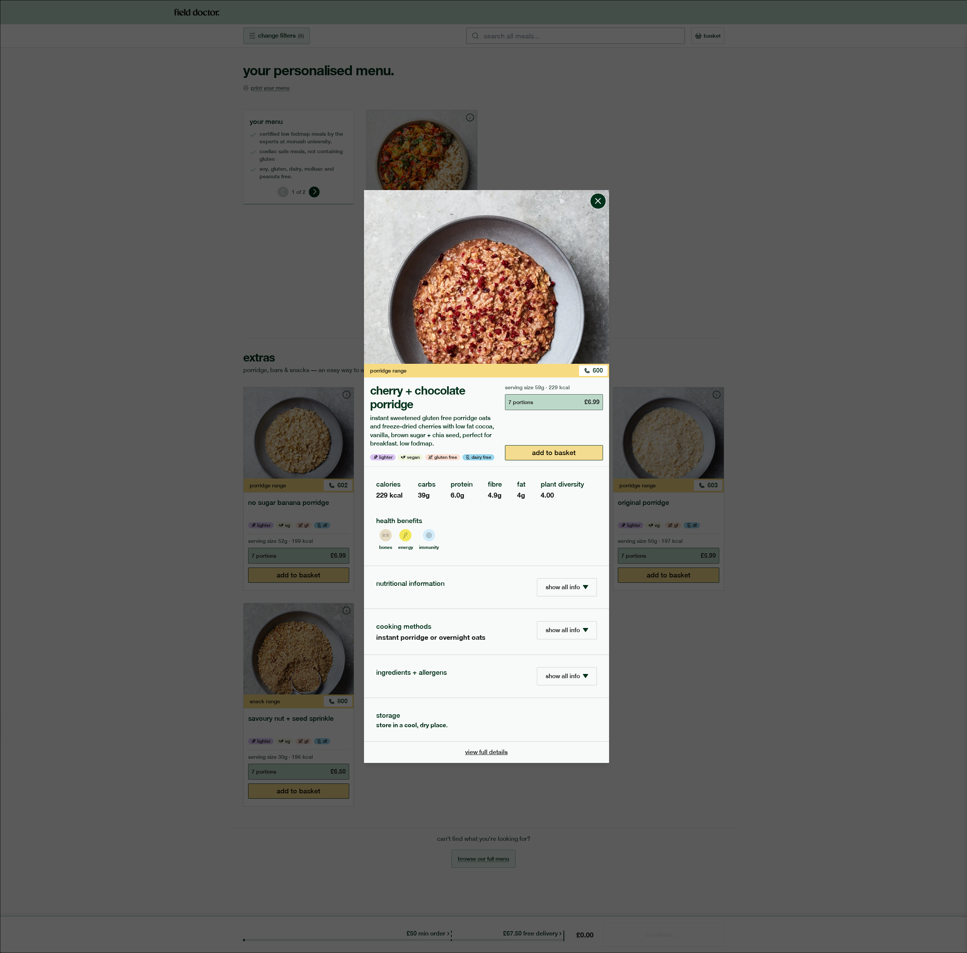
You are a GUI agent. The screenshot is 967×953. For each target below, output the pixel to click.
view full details (486, 752)
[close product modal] (598, 193)
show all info (563, 587)
